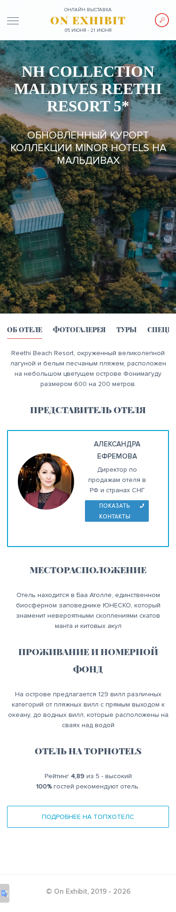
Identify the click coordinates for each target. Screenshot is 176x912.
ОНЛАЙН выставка (88, 10)
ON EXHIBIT (88, 20)
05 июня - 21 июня (88, 30)
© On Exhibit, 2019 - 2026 (88, 891)
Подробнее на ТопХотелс (88, 817)
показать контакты (114, 510)
